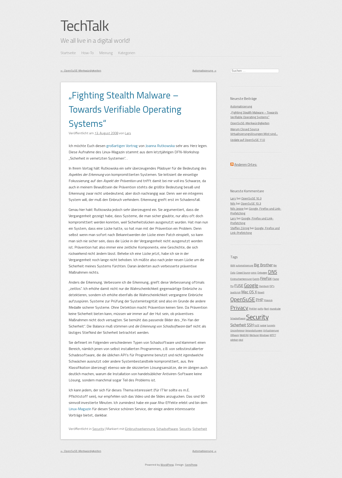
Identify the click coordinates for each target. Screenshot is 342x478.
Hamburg (264, 286)
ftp (232, 286)
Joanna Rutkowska (160, 145)
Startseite (68, 53)
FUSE (238, 286)
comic (254, 273)
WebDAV (244, 335)
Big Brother (263, 265)
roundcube (275, 309)
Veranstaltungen (253, 330)
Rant (266, 309)
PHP (259, 300)
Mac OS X (249, 292)
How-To (87, 53)
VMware (234, 335)
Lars (233, 198)
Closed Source (243, 273)
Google (251, 285)
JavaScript (235, 292)
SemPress (191, 464)
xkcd (240, 340)
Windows (264, 335)
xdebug (234, 340)
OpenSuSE (242, 299)
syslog (263, 325)
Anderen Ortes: (245, 164)
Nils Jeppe (237, 208)
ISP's (271, 286)
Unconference (237, 330)
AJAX (232, 265)
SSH (250, 325)
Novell (261, 292)
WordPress (167, 464)
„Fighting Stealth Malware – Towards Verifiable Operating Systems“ (125, 109)
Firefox (266, 278)
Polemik (268, 300)
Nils (232, 203)
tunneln (271, 325)
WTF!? (273, 335)
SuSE (256, 325)
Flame (275, 279)
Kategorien (126, 53)
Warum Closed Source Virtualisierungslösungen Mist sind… (254, 131)
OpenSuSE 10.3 (251, 198)
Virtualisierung (271, 330)
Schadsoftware (167, 428)
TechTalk (84, 25)
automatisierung (244, 265)
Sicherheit (199, 428)
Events (255, 279)
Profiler (253, 309)
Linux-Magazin (80, 409)
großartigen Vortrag (122, 145)
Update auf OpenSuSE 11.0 (247, 140)
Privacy (239, 307)
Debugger (262, 273)
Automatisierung (204, 70)
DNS (272, 271)
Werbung (254, 335)
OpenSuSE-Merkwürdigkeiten (80, 70)
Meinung (106, 53)
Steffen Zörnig (239, 228)
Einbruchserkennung (140, 428)
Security (98, 428)
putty (260, 309)
